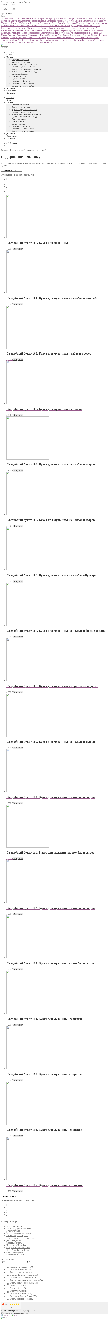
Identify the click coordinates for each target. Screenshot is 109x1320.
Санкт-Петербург (24, 18)
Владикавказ (97, 30)
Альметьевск (7, 40)
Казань (79, 18)
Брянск (52, 28)
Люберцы (43, 37)
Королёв (95, 35)
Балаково (52, 37)
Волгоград (52, 21)
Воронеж (36, 21)
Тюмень (79, 21)
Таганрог (12, 35)
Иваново (45, 28)
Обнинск (77, 40)
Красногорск (72, 37)
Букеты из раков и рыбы (23, 86)
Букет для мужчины (21, 62)
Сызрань (82, 37)
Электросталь (92, 37)
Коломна (26, 40)
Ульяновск (6, 23)
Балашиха (54, 25)
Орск (60, 35)
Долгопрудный (88, 40)
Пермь (43, 21)
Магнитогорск (34, 28)
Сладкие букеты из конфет (24, 67)
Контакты (10, 93)
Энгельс (87, 35)
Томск (55, 23)
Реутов (22, 42)
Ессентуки (100, 40)
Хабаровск (24, 23)
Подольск (5, 33)
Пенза (23, 25)
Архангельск (7, 30)
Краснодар (62, 21)
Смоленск (38, 30)
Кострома (72, 33)
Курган (74, 30)
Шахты (43, 35)
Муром (4, 42)
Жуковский (13, 42)
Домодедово (53, 40)
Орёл (88, 30)
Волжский (48, 30)
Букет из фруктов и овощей (24, 64)
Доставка (10, 88)
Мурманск (15, 33)
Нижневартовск (60, 33)
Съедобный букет (21, 1313)
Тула (74, 25)
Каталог (10, 57)
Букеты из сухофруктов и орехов (26, 69)
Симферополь (19, 30)
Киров (29, 25)
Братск (66, 35)
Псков (36, 37)
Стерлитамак (47, 33)
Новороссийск (84, 33)
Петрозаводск (34, 33)
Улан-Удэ (16, 28)
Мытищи (28, 37)
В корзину (18, 249)
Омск (95, 18)
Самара (101, 18)
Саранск (57, 30)
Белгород (71, 23)
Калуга (29, 30)
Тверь (24, 28)
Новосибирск (38, 18)
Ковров (43, 40)
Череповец (66, 30)
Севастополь (89, 25)
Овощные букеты (20, 74)
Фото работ (11, 91)
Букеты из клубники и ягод (24, 71)
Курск (80, 25)
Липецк (36, 25)
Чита (98, 28)
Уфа (18, 21)
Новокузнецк (92, 23)
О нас (9, 55)
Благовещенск (76, 35)
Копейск (17, 40)
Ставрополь (6, 28)
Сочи (97, 25)
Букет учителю (18, 79)
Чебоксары (45, 25)
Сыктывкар (22, 35)
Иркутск (15, 23)
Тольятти (87, 21)
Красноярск (26, 21)
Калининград (65, 25)
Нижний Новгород (67, 18)
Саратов (71, 21)
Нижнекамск (34, 35)
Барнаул (102, 21)
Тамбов (24, 33)
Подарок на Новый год (16, 1245)
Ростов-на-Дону (8, 21)
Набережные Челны (10, 25)
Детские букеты (19, 76)
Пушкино (30, 42)
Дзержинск (52, 35)
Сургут (68, 28)
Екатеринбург (51, 18)
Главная (10, 52)
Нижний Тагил (89, 28)
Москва (5, 18)
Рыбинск (61, 37)
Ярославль (35, 23)
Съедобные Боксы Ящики (23, 83)
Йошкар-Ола (96, 33)
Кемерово (81, 23)
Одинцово (35, 40)
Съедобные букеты (20, 59)
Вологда (82, 30)
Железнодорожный (43, 42)
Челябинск (88, 18)
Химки (4, 35)
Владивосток (46, 23)
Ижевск (95, 21)
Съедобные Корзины (21, 81)
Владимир (77, 28)
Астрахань (103, 23)
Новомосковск (66, 40)
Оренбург (62, 23)
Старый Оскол (17, 37)
